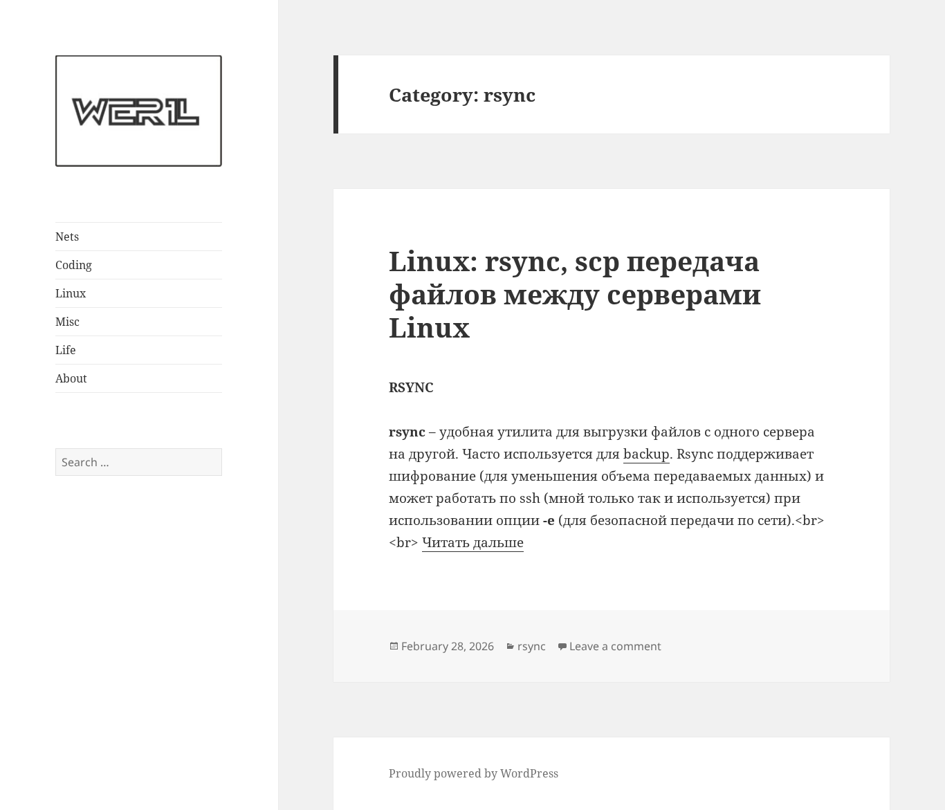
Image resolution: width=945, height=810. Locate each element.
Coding (73, 265)
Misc (67, 321)
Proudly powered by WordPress (473, 773)
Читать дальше (473, 542)
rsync (531, 646)
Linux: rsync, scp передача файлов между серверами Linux (575, 293)
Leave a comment (615, 646)
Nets (67, 236)
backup (646, 454)
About (71, 378)
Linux (70, 293)
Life (65, 350)
